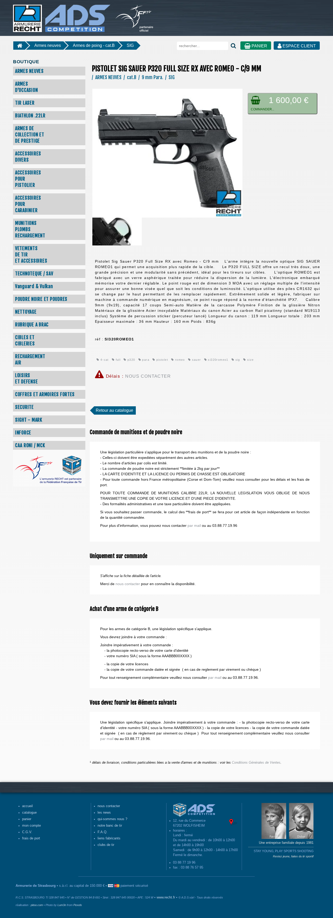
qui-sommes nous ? (112, 819)
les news (104, 812)
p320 (130, 359)
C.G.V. (27, 832)
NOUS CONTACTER (148, 376)
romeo (179, 359)
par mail (194, 525)
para (145, 359)
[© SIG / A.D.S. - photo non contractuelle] (167, 153)
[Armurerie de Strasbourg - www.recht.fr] (60, 16)
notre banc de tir (110, 825)
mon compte (31, 825)
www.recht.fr (166, 897)
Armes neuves (47, 45)
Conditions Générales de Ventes (256, 762)
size (250, 359)
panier (26, 819)
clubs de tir (106, 845)
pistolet (161, 359)
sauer (196, 359)
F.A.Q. (102, 832)
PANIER (259, 46)
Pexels (77, 905)
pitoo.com (37, 905)
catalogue (29, 812)
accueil (27, 806)
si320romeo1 (217, 359)
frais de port (31, 838)
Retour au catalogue (114, 410)
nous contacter (128, 584)
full (117, 359)
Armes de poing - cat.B (94, 45)
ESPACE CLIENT (298, 46)
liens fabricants (109, 838)
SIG (130, 45)
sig (237, 359)
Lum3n (61, 905)
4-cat (103, 359)
